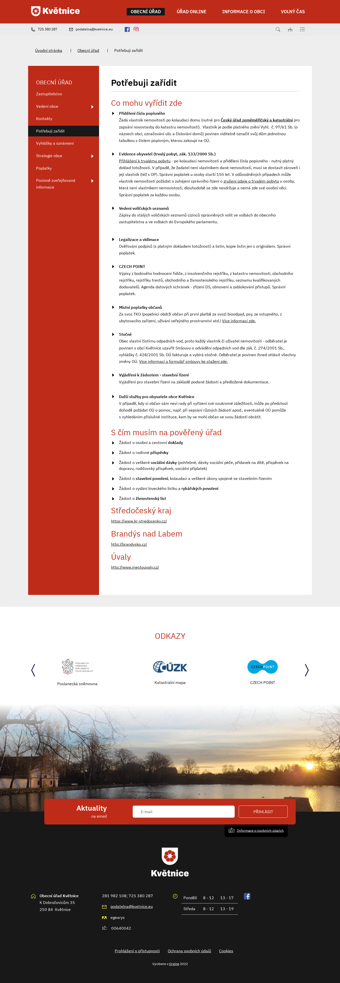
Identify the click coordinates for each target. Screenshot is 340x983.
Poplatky (44, 168)
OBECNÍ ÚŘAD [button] (146, 11)
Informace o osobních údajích (260, 830)
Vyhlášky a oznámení (55, 143)
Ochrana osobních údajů (189, 950)
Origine (174, 964)
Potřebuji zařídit (50, 130)
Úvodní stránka (48, 50)
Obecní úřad (88, 50)
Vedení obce (47, 106)
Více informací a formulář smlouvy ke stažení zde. (183, 361)
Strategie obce (49, 155)
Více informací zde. (239, 320)
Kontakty (44, 118)
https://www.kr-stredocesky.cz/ (139, 521)
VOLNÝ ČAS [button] (293, 11)
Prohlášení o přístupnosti (137, 950)
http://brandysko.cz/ (129, 544)
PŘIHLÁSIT (263, 811)
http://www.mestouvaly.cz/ (135, 567)
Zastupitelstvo (49, 93)
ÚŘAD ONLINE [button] (191, 11)
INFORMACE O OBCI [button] (243, 11)
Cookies (226, 950)
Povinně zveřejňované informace (55, 184)
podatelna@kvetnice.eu (132, 906)
